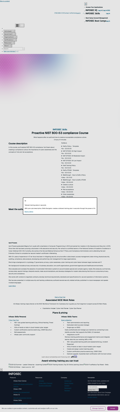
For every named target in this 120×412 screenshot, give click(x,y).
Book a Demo (40, 212)
